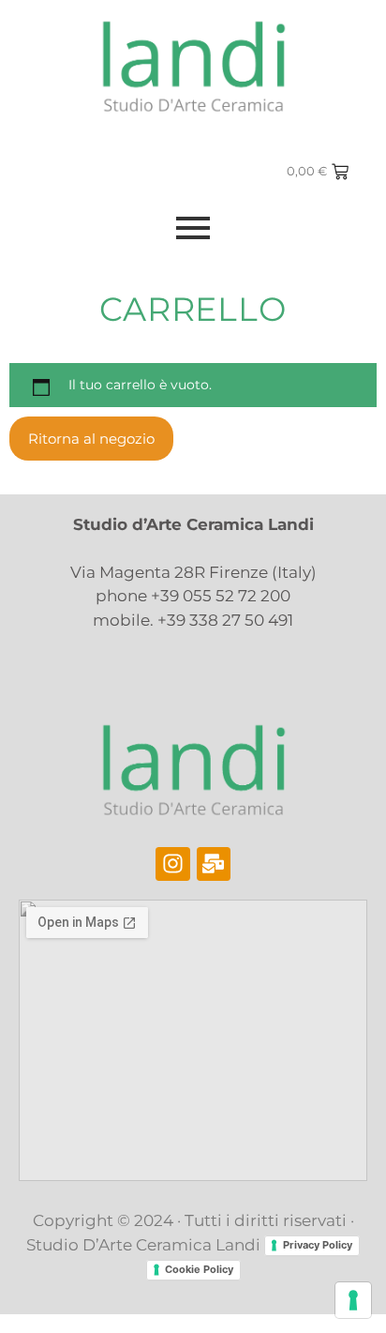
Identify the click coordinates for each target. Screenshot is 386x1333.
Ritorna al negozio (91, 438)
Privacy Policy (317, 1244)
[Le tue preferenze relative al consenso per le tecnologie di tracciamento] (353, 1300)
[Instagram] (173, 864)
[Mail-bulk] (214, 864)
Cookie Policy (199, 1269)
